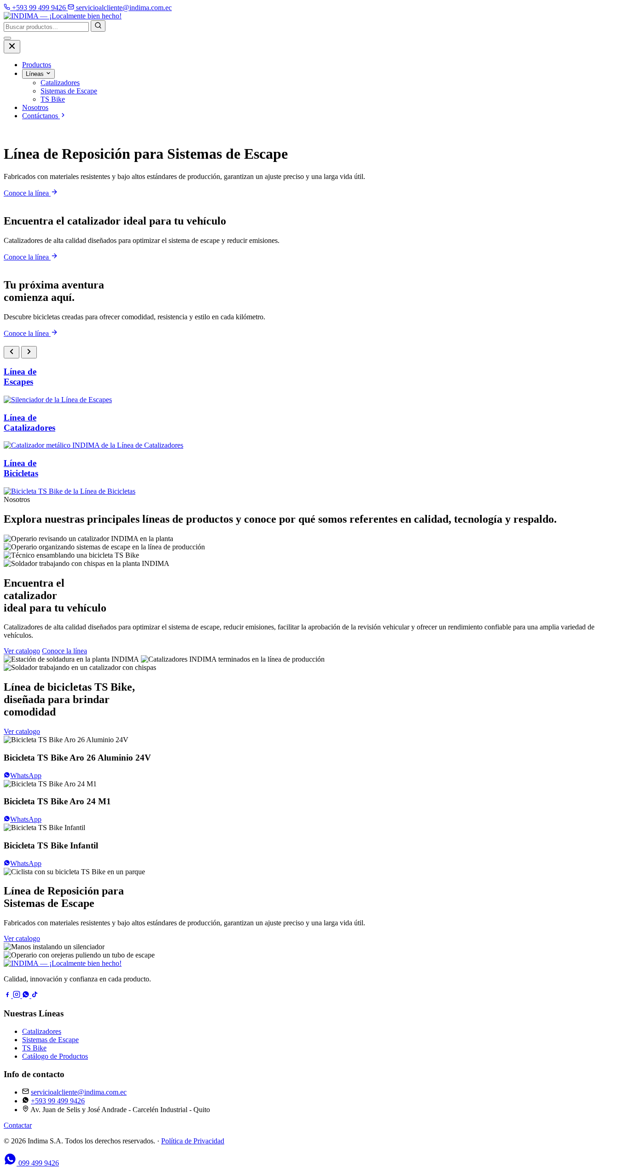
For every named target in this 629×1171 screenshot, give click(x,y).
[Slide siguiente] (29, 352)
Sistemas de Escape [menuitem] (69, 91)
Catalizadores (41, 1031)
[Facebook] (8, 995)
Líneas (36, 73)
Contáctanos (41, 116)
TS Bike (34, 1048)
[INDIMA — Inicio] (63, 16)
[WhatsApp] (26, 995)
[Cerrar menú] (12, 46)
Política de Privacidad (192, 1141)
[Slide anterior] (11, 352)
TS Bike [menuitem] (53, 99)
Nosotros (35, 107)
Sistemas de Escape (50, 1040)
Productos (36, 65)
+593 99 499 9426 (58, 1101)
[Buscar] (98, 26)
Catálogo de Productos (55, 1056)
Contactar (18, 1125)
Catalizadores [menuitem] (60, 83)
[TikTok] (35, 995)
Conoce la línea (27, 193)
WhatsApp (25, 775)
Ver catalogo (22, 651)
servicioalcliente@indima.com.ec (79, 1092)
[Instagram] (17, 995)
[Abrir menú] (7, 38)
